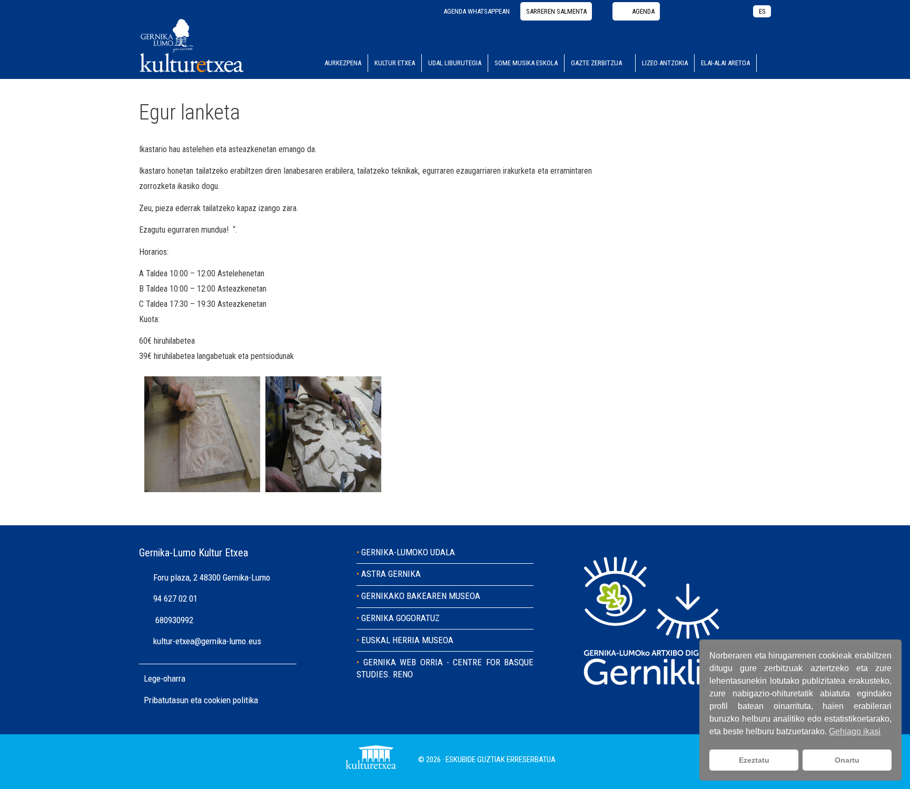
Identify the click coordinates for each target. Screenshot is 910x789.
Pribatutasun (167, 700)
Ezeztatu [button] (754, 760)
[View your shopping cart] (764, 63)
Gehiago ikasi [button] (855, 731)
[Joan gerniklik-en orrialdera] (654, 693)
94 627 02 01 (175, 598)
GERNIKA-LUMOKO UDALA (408, 552)
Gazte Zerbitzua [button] (596, 63)
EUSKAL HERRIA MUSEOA (407, 640)
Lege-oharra (164, 678)
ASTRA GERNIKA (391, 573)
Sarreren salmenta (556, 11)
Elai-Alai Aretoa (725, 63)
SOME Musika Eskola (526, 63)
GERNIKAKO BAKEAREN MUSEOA (420, 596)
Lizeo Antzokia (665, 63)
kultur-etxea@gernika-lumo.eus (207, 641)
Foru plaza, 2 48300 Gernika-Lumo (211, 577)
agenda (643, 11)
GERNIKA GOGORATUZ (400, 618)
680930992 (174, 620)
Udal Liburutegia (454, 63)
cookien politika (231, 700)
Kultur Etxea (394, 63)
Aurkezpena (342, 63)
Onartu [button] (847, 760)
